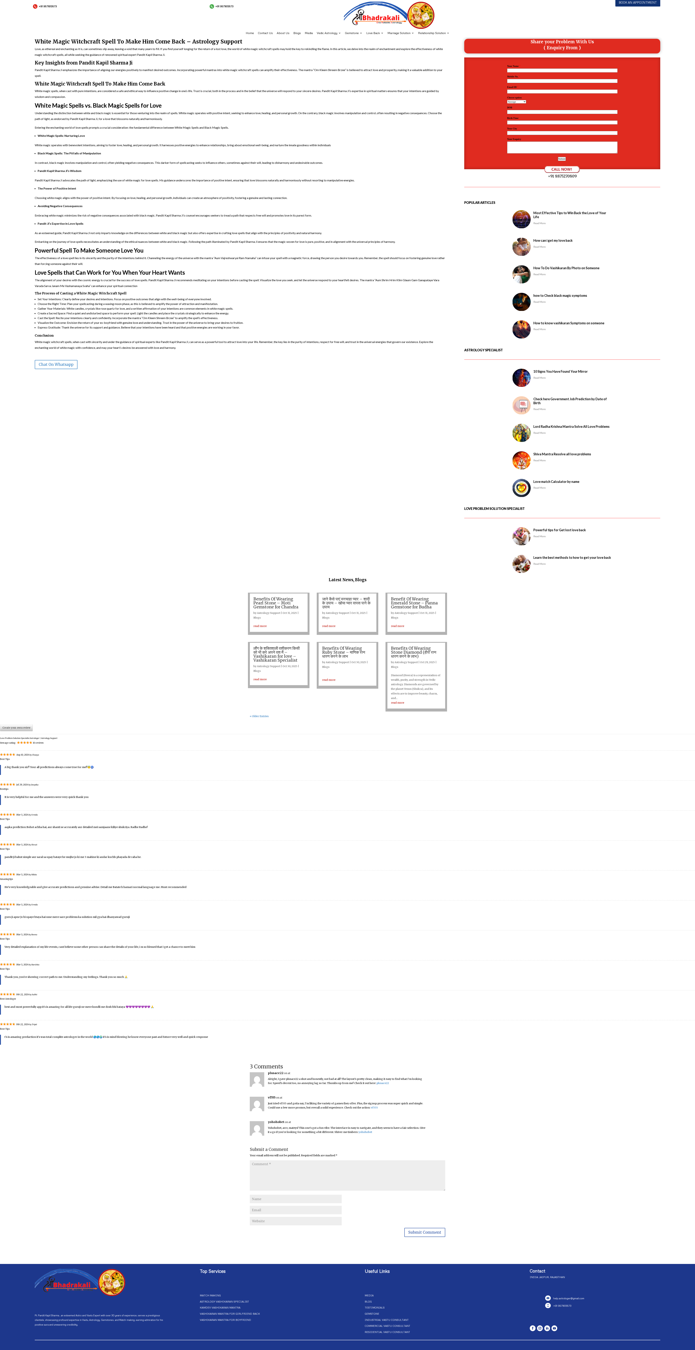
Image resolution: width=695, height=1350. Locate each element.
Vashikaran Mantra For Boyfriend (225, 1319)
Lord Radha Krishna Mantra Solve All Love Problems (571, 426)
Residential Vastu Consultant (387, 1332)
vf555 (271, 1097)
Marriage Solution (398, 33)
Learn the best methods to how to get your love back (572, 557)
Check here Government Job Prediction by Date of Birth (570, 401)
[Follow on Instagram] (540, 1328)
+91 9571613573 (48, 6)
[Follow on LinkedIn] (547, 1328)
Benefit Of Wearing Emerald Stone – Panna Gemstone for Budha (414, 603)
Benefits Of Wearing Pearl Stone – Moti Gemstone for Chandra (275, 603)
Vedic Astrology (327, 33)
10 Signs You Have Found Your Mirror (560, 371)
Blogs (297, 33)
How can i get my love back (553, 240)
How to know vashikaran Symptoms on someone (568, 323)
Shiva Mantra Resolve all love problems (562, 454)
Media (309, 33)
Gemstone (352, 33)
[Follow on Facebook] (533, 1328)
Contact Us (265, 33)
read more (260, 626)
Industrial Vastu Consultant (387, 1319)
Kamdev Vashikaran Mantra (220, 1307)
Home (250, 33)
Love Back (373, 33)
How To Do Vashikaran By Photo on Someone (566, 268)
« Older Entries (259, 716)
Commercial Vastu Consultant (387, 1325)
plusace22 (275, 1073)
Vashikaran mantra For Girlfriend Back (230, 1313)
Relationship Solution (432, 33)
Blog (368, 1301)
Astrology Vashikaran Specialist (224, 1301)
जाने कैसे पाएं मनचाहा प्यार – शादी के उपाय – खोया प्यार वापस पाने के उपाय (346, 603)
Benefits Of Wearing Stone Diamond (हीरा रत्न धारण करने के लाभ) (413, 652)
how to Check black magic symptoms (560, 296)
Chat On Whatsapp (56, 364)
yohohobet (276, 1122)
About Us (283, 33)
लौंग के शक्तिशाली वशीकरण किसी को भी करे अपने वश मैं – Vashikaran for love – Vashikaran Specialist (276, 654)
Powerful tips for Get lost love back (559, 530)
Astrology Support (268, 613)
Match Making (210, 1295)
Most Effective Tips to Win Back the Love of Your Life (569, 215)
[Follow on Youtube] (554, 1328)
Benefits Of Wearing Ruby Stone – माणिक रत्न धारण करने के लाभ (343, 652)
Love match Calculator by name (556, 482)
